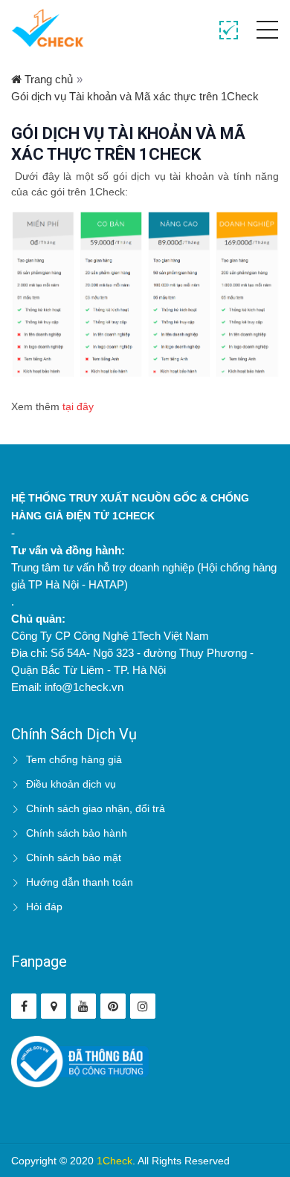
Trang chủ (47, 79)
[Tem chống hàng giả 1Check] (53, 1006)
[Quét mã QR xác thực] (228, 31)
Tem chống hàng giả (74, 759)
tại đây (78, 406)
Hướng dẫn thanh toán (79, 882)
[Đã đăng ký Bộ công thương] (80, 1060)
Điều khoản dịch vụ (71, 784)
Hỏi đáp (44, 906)
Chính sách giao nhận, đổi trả (95, 808)
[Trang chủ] (47, 27)
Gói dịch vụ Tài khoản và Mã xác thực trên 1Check (135, 96)
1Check (114, 1161)
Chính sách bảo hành (76, 833)
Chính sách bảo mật (73, 857)
